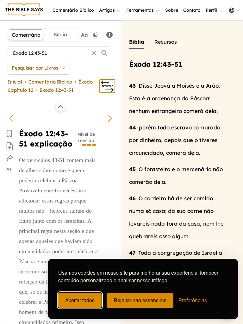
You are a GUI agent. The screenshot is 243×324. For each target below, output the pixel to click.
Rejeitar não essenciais (140, 300)
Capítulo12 (20, 90)
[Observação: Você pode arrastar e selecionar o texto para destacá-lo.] (109, 34)
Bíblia (60, 34)
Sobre (171, 10)
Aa (84, 35)
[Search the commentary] (104, 53)
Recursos (165, 42)
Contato (192, 10)
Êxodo (85, 82)
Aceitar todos (80, 300)
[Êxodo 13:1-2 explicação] (110, 118)
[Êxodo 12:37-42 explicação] (11, 118)
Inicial (15, 82)
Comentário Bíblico (73, 10)
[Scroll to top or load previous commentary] (60, 106)
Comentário (26, 35)
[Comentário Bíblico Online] (24, 10)
